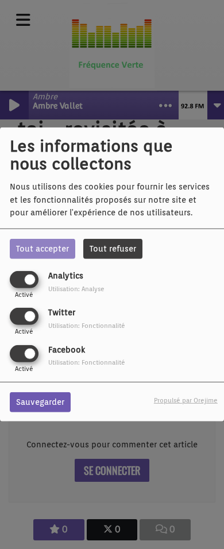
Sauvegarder (40, 401)
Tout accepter (42, 248)
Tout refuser (113, 248)
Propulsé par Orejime (186, 400)
